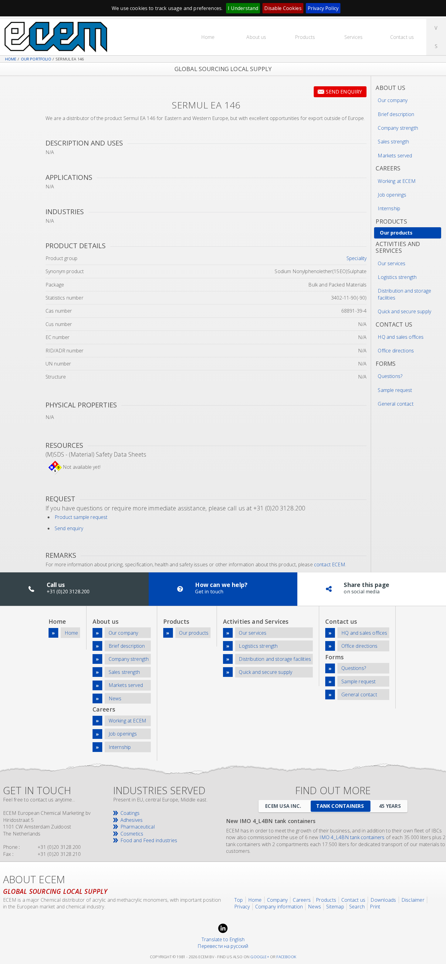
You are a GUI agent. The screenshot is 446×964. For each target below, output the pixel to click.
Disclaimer (412, 900)
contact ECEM (329, 564)
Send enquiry (344, 91)
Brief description (396, 114)
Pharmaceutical (137, 826)
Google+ (259, 956)
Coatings (130, 813)
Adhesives (131, 820)
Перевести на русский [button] (223, 946)
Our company (392, 100)
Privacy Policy (323, 8)
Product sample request (81, 517)
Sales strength (393, 141)
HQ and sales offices (401, 337)
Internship (389, 208)
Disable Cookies (282, 8)
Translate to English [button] (223, 939)
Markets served (395, 155)
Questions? (390, 376)
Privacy (242, 906)
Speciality (356, 258)
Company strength (398, 128)
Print (375, 906)
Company (277, 900)
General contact (395, 403)
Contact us (402, 37)
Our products (396, 232)
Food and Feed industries (148, 840)
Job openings (392, 194)
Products (305, 37)
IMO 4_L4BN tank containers (351, 837)
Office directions (396, 350)
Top (238, 900)
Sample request (395, 390)
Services (353, 37)
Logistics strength (397, 277)
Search (357, 906)
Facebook (286, 956)
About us (256, 37)
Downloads (383, 900)
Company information (279, 906)
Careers (302, 900)
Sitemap (335, 906)
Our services (391, 263)
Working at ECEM (396, 181)
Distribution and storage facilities (404, 294)
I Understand (243, 8)
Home (208, 37)
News (115, 698)
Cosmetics (132, 833)
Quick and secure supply (404, 311)
